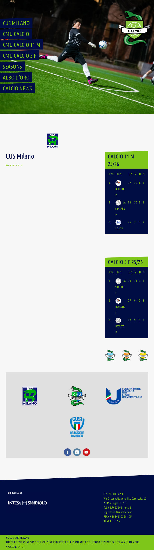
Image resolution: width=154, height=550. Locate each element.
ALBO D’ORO (16, 77)
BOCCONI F (120, 309)
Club (119, 174)
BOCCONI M (120, 192)
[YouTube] (86, 452)
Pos (111, 174)
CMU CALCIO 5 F (19, 56)
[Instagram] (77, 452)
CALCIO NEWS (17, 88)
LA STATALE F (120, 287)
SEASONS (12, 66)
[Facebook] (67, 452)
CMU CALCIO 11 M (21, 45)
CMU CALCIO (16, 34)
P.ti (130, 174)
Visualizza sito (14, 165)
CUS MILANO (16, 23)
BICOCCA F (119, 329)
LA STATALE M (120, 208)
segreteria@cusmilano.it (117, 512)
